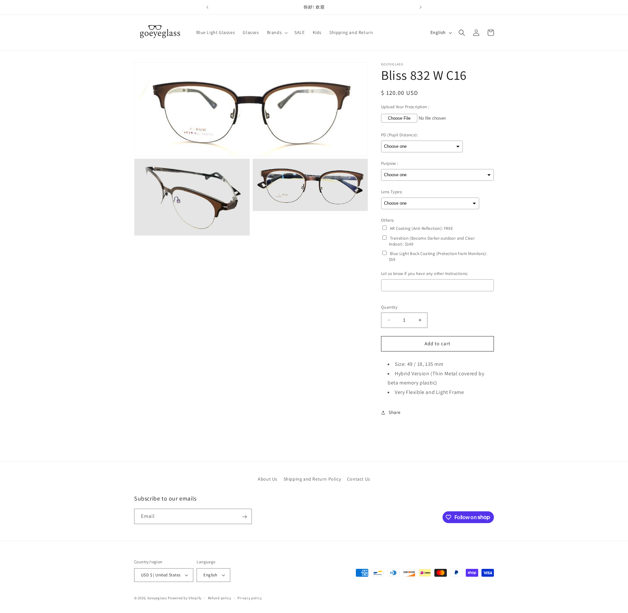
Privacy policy (249, 598)
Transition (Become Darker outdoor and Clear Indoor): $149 (432, 241)
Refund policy (219, 598)
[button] (277, 32)
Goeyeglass (157, 598)
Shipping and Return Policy (312, 479)
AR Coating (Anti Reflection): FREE (421, 228)
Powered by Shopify (184, 598)
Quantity (389, 307)
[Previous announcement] (207, 7)
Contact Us (358, 479)
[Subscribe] (244, 516)
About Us (267, 479)
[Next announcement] (420, 7)
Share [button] (395, 412)
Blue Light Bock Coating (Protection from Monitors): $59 (438, 256)
